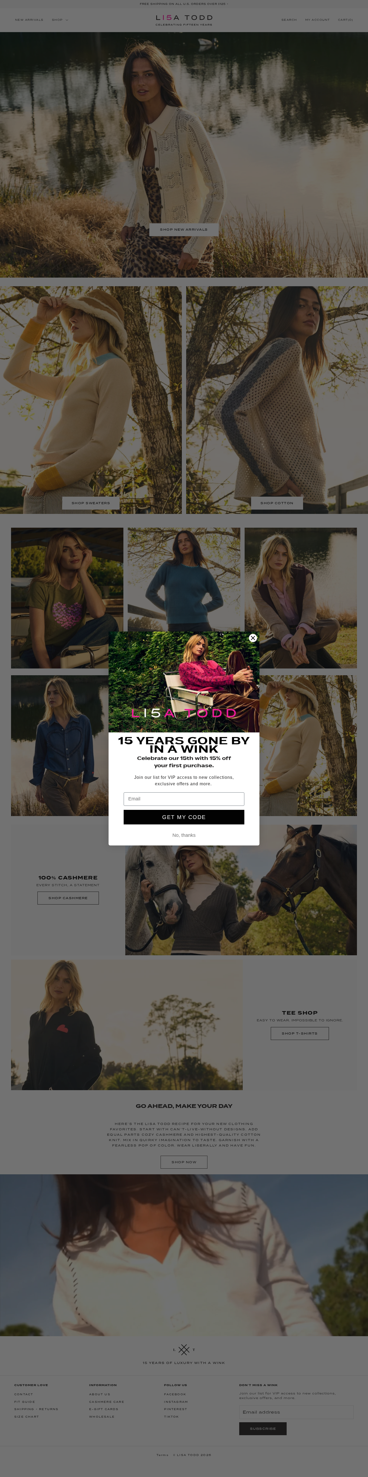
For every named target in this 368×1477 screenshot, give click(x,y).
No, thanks (184, 835)
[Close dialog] (253, 638)
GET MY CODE (184, 817)
